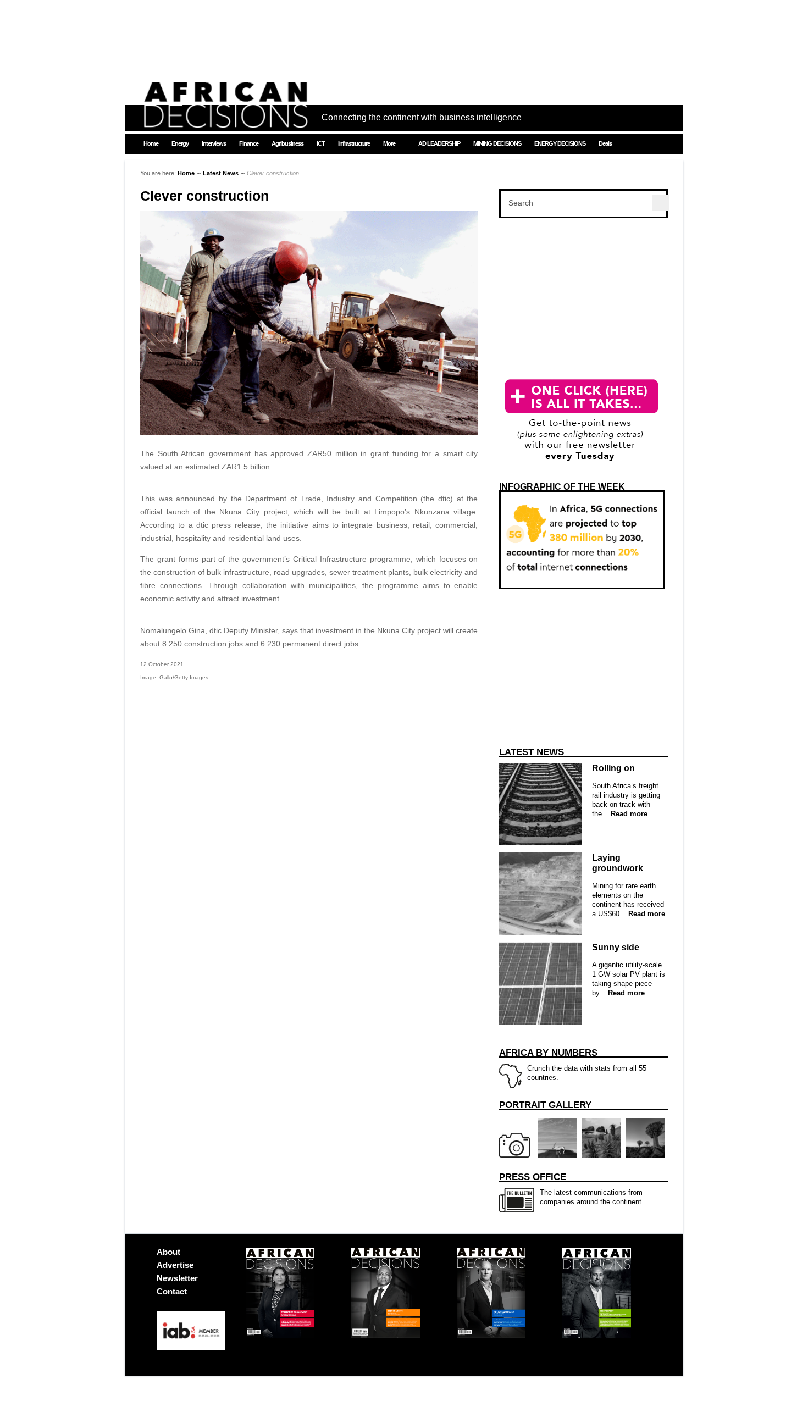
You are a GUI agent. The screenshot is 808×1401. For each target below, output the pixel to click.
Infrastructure (354, 143)
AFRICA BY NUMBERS (548, 1053)
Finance (248, 143)
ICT (321, 143)
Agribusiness (287, 143)
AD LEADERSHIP (439, 143)
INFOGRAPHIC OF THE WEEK (562, 486)
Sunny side (615, 947)
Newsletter (177, 1278)
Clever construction (204, 196)
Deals (605, 143)
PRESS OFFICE (532, 1177)
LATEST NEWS (531, 752)
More (389, 143)
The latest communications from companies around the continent (571, 1189)
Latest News (221, 173)
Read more (627, 814)
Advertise (175, 1265)
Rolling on (613, 768)
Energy (180, 143)
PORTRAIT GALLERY (545, 1105)
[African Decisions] (225, 122)
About (168, 1251)
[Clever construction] (309, 432)
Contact (172, 1291)
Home (150, 143)
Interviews (214, 143)
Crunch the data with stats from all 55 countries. (572, 1065)
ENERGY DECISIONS (559, 143)
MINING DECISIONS (497, 143)
